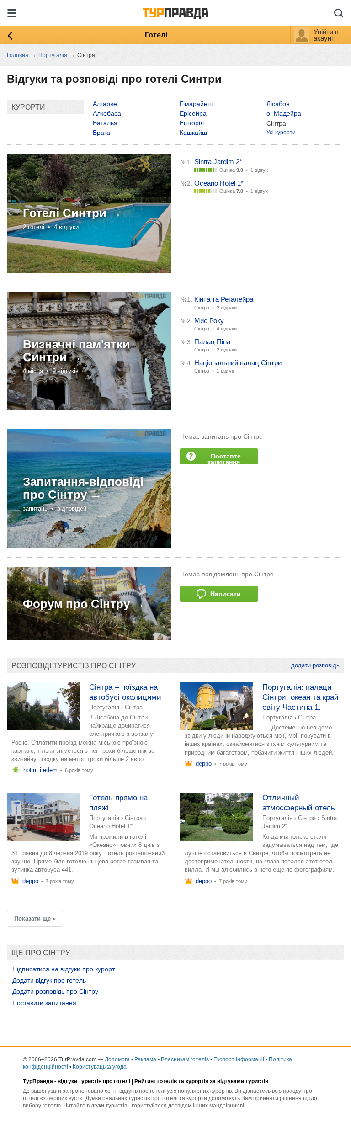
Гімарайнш (196, 103)
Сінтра (134, 707)
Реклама (145, 1059)
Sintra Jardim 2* (218, 161)
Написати (224, 593)
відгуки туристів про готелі (94, 1081)
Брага (101, 132)
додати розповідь (315, 665)
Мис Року (209, 321)
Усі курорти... (283, 132)
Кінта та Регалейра (223, 299)
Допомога (117, 1059)
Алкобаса (107, 113)
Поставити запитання (44, 1002)
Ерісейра (193, 113)
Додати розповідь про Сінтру (55, 991)
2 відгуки (227, 307)
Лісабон (278, 103)
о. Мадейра (283, 113)
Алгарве (105, 103)
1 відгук (259, 170)
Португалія (104, 707)
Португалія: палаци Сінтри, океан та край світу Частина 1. (300, 697)
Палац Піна (212, 342)
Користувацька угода (100, 1067)
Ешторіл (192, 123)
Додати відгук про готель (49, 980)
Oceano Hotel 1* (219, 183)
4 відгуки (227, 328)
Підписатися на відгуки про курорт (63, 969)
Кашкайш (193, 132)
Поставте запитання (224, 458)
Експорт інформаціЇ (238, 1059)
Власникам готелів (185, 1059)
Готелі (156, 35)
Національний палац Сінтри (238, 363)
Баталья (105, 123)
